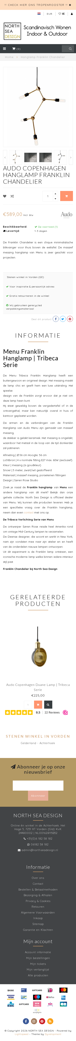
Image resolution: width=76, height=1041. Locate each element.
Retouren (38, 906)
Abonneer (38, 795)
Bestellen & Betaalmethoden (38, 889)
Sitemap (38, 924)
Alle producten (38, 975)
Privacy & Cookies (38, 901)
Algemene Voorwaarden (38, 912)
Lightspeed (22, 1034)
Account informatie (38, 952)
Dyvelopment (53, 1034)
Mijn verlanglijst (38, 969)
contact (28, 512)
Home (9, 57)
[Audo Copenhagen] (66, 214)
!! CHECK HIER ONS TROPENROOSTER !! (36, 4)
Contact (38, 883)
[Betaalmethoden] (11, 990)
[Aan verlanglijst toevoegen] (4, 196)
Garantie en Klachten (38, 929)
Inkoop (38, 918)
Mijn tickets (38, 963)
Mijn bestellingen (38, 958)
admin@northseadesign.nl (40, 850)
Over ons (38, 877)
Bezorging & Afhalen (38, 895)
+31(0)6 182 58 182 (39, 838)
